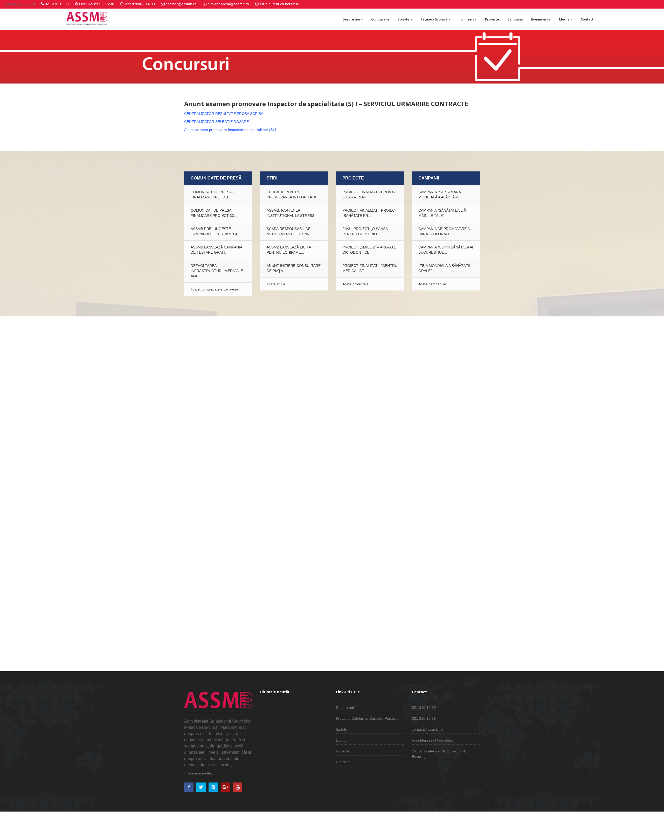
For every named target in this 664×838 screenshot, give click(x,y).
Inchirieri (466, 19)
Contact (587, 19)
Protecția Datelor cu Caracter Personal (367, 718)
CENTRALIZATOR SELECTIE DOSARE (216, 122)
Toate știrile (276, 284)
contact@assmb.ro (181, 4)
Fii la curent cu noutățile (279, 4)
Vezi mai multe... (200, 773)
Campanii (515, 19)
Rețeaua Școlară (433, 19)
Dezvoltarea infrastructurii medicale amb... (217, 271)
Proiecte (492, 19)
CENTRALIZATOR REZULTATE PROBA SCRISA (223, 114)
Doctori (342, 740)
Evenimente (541, 19)
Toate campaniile (432, 284)
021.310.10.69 (424, 718)
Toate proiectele (355, 284)
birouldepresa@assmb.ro (228, 4)
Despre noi (351, 19)
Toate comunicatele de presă (214, 289)
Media (564, 19)
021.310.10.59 (57, 4)
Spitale (403, 19)
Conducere (380, 19)
